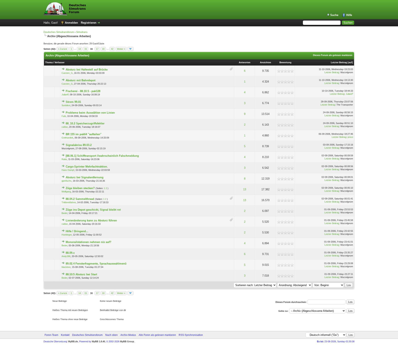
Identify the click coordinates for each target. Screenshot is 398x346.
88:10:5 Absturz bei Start (81, 274)
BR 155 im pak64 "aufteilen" (83, 134)
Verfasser (59, 62)
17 (97, 49)
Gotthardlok (67, 137)
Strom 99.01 (73, 101)
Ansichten (265, 62)
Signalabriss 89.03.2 (79, 145)
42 (112, 49)
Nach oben (111, 335)
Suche (334, 15)
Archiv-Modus (128, 335)
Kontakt (65, 335)
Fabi (64, 116)
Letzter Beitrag (339, 62)
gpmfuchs (67, 181)
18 (103, 49)
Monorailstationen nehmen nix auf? (88, 242)
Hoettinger (67, 234)
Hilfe (349, 15)
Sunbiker (66, 105)
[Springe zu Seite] (130, 49)
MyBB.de (73, 341)
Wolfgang (66, 191)
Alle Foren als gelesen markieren (157, 335)
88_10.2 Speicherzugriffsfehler (85, 123)
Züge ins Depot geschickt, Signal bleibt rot (93, 209)
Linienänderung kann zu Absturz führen (91, 220)
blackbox (66, 267)
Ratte (64, 159)
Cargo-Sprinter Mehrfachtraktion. (87, 166)
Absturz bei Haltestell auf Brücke (87, 69)
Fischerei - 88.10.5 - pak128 (83, 91)
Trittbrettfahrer (69, 202)
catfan (65, 127)
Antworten (244, 62)
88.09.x (70, 252)
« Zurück (62, 49)
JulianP (65, 94)
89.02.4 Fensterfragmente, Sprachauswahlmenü (96, 263)
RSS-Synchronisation (191, 335)
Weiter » (121, 49)
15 (85, 49)
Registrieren (88, 22)
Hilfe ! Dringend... (77, 231)
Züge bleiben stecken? (80, 188)
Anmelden (71, 22)
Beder (64, 213)
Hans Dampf (68, 170)
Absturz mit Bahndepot (80, 80)
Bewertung (285, 62)
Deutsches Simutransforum (59, 32)
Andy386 (66, 256)
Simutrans (81, 32)
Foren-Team (51, 335)
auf (350, 62)
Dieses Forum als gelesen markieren (332, 55)
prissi (350, 137)
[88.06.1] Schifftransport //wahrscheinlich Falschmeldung (102, 155)
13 (244, 189)
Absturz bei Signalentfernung (84, 177)
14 (79, 49)
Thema (49, 62)
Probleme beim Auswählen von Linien (90, 112)
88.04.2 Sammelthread (80, 198)
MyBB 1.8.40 (98, 341)
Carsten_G (67, 73)
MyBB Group (127, 341)
